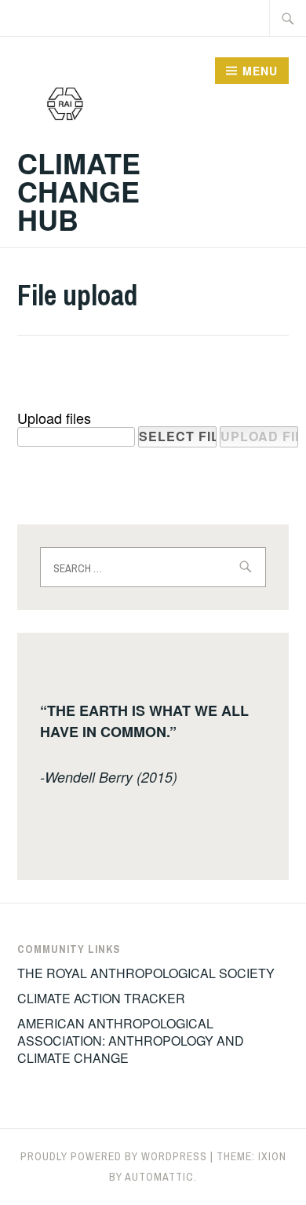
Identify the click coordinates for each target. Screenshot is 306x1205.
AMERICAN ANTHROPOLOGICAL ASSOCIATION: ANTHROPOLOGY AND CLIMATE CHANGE (130, 1041)
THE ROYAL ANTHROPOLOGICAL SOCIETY (146, 973)
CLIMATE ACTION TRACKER (101, 998)
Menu (260, 71)
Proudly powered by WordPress (113, 1156)
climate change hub (78, 190)
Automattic (159, 1177)
